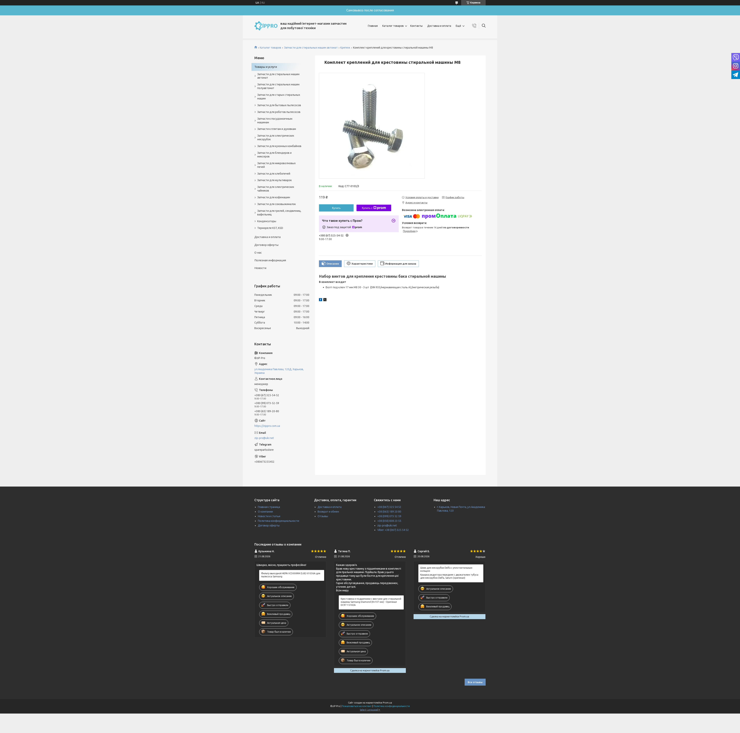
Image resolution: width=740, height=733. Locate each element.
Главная (373, 25)
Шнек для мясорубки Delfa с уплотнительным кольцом (446, 569)
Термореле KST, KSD (270, 227)
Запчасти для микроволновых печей (276, 165)
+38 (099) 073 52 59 (389, 516)
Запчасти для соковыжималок (276, 204)
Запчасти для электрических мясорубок (275, 137)
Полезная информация (270, 260)
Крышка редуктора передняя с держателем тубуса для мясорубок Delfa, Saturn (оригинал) (449, 576)
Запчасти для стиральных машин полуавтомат (278, 86)
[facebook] (320, 300)
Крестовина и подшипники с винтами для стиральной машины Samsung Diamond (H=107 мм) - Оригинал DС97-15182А (371, 602)
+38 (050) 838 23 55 (389, 520)
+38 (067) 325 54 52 (389, 507)
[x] (324, 300)
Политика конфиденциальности (278, 520)
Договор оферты (266, 244)
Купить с (367, 207)
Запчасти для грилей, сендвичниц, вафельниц (279, 212)
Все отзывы (475, 682)
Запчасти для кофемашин (273, 197)
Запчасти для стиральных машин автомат (311, 47)
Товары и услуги (265, 66)
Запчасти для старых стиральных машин (278, 96)
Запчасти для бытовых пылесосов (279, 105)
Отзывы (323, 516)
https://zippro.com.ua (267, 425)
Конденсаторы (266, 221)
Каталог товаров (393, 25)
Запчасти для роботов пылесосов (278, 111)
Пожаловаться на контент (357, 706)
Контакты (416, 25)
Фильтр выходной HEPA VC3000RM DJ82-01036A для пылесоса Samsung (290, 575)
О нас (258, 252)
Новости (260, 268)
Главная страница (269, 507)
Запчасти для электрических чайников (275, 188)
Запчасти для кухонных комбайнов (279, 146)
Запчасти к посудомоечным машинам (274, 120)
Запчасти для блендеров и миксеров (274, 154)
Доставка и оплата (439, 25)
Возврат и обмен (328, 511)
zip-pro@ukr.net (264, 438)
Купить (336, 207)
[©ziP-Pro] (266, 25)
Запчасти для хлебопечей (273, 173)
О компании (265, 511)
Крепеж (345, 47)
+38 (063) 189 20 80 (389, 511)
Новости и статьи (269, 516)
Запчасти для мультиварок (274, 180)
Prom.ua (387, 702)
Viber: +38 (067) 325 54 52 (393, 529)
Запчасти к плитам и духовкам (276, 128)
